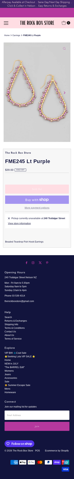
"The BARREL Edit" (14, 367)
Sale (7, 381)
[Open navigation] (6, 22)
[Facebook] (26, 262)
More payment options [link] (37, 207)
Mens (7, 388)
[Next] (64, 93)
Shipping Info (11, 324)
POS (37, 450)
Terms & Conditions (15, 328)
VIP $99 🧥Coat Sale (15, 353)
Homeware (10, 392)
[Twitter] (40, 262)
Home (7, 35)
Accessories (11, 378)
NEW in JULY (11, 363)
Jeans (8, 374)
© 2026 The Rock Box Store (19, 450)
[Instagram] (33, 262)
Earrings (16, 35)
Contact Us (10, 331)
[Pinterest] (47, 262)
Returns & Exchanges (16, 321)
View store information (19, 223)
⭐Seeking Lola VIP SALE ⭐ (20, 356)
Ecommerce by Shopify (57, 450)
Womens (9, 371)
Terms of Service (13, 338)
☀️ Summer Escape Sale (17, 385)
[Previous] (10, 93)
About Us (9, 335)
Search (8, 317)
